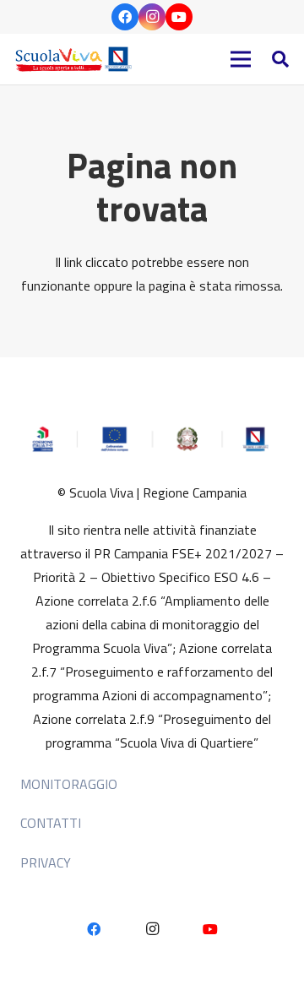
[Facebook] (124, 16)
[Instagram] (152, 16)
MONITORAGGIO (68, 784)
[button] (280, 59)
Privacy (45, 862)
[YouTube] (179, 16)
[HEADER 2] (76, 59)
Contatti (50, 823)
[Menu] (241, 59)
